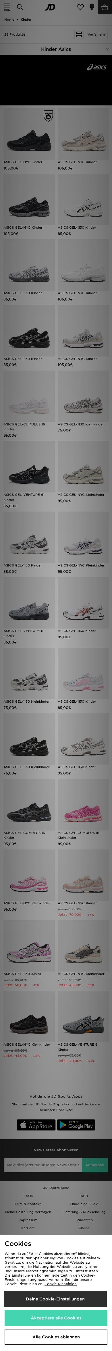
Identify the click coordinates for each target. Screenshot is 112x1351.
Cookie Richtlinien (61, 1284)
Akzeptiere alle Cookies (56, 1318)
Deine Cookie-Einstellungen (55, 1299)
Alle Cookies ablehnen (56, 1337)
